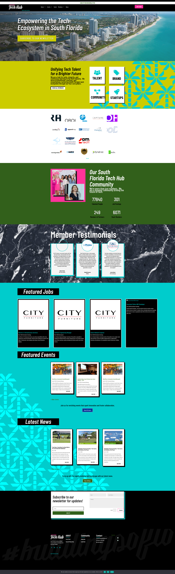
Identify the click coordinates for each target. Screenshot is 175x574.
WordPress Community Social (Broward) (60, 379)
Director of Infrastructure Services (28, 333)
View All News (87, 481)
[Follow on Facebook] (52, 547)
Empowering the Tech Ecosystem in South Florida (50, 24)
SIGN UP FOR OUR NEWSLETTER (87, 3)
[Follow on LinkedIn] (60, 547)
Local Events (83, 541)
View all (87, 158)
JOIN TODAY (139, 6)
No (108, 571)
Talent (55, 7)
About (42, 7)
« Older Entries (55, 399)
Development (61, 334)
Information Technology (27, 334)
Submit (121, 510)
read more (68, 391)
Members (60, 7)
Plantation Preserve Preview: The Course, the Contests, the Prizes (87, 449)
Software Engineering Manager (63, 333)
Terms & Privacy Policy (70, 541)
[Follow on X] (57, 547)
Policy (112, 571)
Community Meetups (60, 381)
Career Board (68, 539)
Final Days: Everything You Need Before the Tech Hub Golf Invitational (61, 447)
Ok (104, 571)
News (67, 7)
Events (48, 7)
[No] (173, 572)
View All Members (58, 88)
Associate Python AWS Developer (136, 304)
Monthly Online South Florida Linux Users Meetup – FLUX (86, 379)
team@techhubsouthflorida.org (101, 538)
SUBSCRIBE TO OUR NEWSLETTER (36, 38)
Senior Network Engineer (97, 333)
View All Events (87, 410)
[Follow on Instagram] (54, 547)
